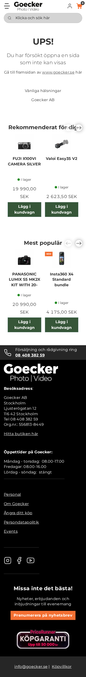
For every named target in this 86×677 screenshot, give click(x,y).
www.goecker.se (58, 72)
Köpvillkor (61, 666)
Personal (12, 494)
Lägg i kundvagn (24, 209)
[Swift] (28, 6)
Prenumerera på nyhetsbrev (43, 615)
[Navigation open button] (7, 6)
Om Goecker (16, 504)
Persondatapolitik (21, 522)
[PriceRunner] (43, 639)
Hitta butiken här (21, 434)
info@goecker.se (31, 666)
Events (11, 531)
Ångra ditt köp (18, 513)
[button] (70, 6)
